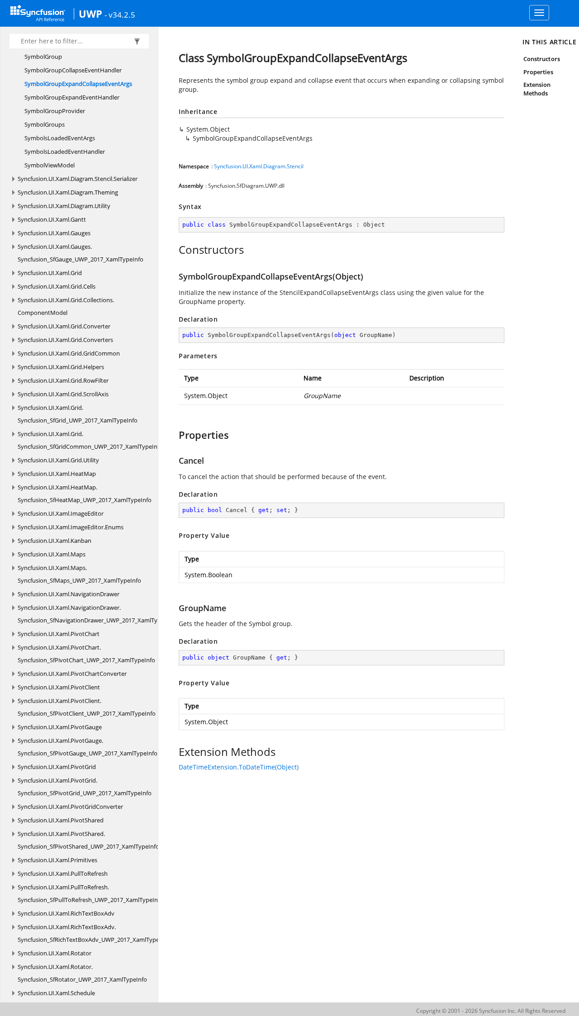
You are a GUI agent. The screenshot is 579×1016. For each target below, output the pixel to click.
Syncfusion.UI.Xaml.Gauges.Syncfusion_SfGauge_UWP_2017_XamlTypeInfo (80, 252)
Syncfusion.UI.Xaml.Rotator (54, 953)
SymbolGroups (44, 124)
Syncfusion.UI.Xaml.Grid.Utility (58, 460)
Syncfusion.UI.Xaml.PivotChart (59, 634)
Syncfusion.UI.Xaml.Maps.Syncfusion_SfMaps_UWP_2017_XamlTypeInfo (79, 574)
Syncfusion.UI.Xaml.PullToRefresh (63, 873)
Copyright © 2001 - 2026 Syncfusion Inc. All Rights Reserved (490, 1011)
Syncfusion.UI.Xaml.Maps (51, 554)
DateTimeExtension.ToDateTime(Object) (239, 767)
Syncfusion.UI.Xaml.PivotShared (61, 820)
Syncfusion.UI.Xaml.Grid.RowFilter (63, 380)
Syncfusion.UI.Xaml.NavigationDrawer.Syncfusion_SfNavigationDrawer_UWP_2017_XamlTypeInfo (96, 613)
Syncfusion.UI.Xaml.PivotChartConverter (72, 673)
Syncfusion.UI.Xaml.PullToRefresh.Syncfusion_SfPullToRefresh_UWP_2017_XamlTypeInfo (90, 893)
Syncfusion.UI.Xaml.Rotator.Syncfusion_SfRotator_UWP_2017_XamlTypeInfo (82, 973)
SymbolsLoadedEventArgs (59, 138)
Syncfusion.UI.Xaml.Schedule (56, 993)
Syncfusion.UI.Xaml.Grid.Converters (65, 340)
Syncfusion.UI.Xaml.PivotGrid (57, 767)
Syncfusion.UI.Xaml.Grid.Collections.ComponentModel (66, 306)
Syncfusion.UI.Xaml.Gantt (52, 219)
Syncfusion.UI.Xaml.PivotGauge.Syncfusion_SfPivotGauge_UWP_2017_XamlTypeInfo (87, 746)
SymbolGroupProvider (54, 111)
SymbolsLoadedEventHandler (64, 151)
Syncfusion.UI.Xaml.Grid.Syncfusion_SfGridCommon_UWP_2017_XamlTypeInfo (90, 440)
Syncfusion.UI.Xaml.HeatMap (57, 474)
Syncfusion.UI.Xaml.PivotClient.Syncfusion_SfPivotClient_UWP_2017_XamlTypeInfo (87, 707)
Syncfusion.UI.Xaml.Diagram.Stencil (259, 166)
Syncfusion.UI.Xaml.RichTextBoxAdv (66, 913)
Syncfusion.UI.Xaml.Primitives (57, 860)
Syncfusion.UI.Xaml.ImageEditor (61, 513)
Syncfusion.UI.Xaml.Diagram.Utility (64, 206)
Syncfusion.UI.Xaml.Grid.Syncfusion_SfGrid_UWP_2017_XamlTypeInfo (78, 414)
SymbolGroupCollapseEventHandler (73, 70)
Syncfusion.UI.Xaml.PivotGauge (60, 727)
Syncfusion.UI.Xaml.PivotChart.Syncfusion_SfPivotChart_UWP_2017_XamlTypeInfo (86, 653)
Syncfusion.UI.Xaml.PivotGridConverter (70, 806)
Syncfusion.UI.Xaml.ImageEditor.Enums (70, 527)
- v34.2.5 (119, 14)
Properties (538, 72)
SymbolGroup (43, 56)
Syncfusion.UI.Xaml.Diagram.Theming (68, 192)
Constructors (541, 59)
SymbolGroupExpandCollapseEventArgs (78, 84)
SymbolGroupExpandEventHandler (71, 97)
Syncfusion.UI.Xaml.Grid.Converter (64, 326)
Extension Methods (537, 89)
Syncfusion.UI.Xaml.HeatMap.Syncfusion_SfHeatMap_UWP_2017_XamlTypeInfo (85, 493)
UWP (90, 13)
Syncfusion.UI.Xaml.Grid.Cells (56, 286)
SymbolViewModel (49, 165)
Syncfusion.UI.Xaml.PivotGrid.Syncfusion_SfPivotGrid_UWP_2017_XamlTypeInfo (85, 786)
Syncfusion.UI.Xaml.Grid (50, 273)
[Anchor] (174, 250)
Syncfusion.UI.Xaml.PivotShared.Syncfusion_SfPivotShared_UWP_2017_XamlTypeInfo (88, 840)
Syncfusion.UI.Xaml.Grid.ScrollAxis (63, 394)
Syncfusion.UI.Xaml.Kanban (54, 540)
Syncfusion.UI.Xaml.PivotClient (59, 687)
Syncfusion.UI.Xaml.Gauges (54, 233)
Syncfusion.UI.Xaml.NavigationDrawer (68, 594)
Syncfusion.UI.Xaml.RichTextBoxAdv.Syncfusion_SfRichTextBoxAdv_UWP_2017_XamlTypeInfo (94, 933)
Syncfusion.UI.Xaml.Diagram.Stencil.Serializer (78, 179)
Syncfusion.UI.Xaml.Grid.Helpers (61, 367)
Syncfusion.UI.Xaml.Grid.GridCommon (69, 353)
